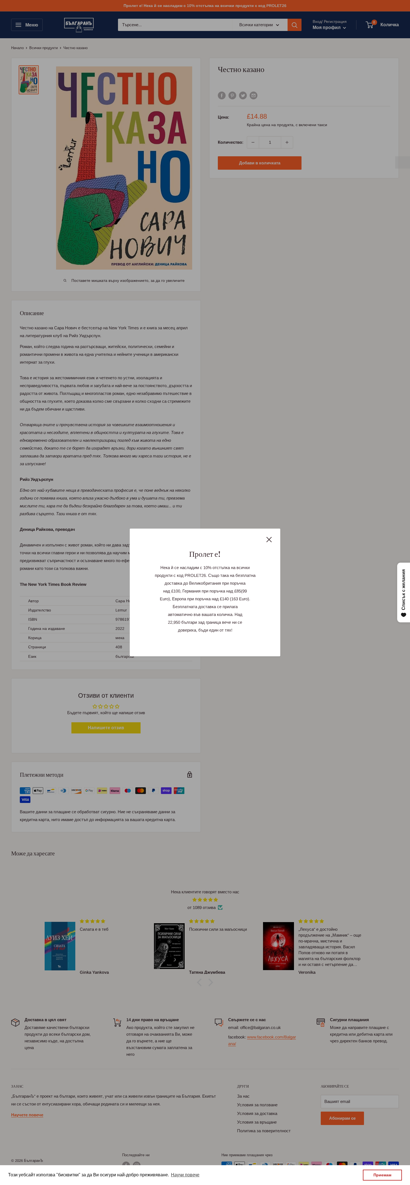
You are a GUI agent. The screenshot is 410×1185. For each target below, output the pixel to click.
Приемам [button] (382, 1175)
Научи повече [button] (185, 1174)
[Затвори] (269, 539)
